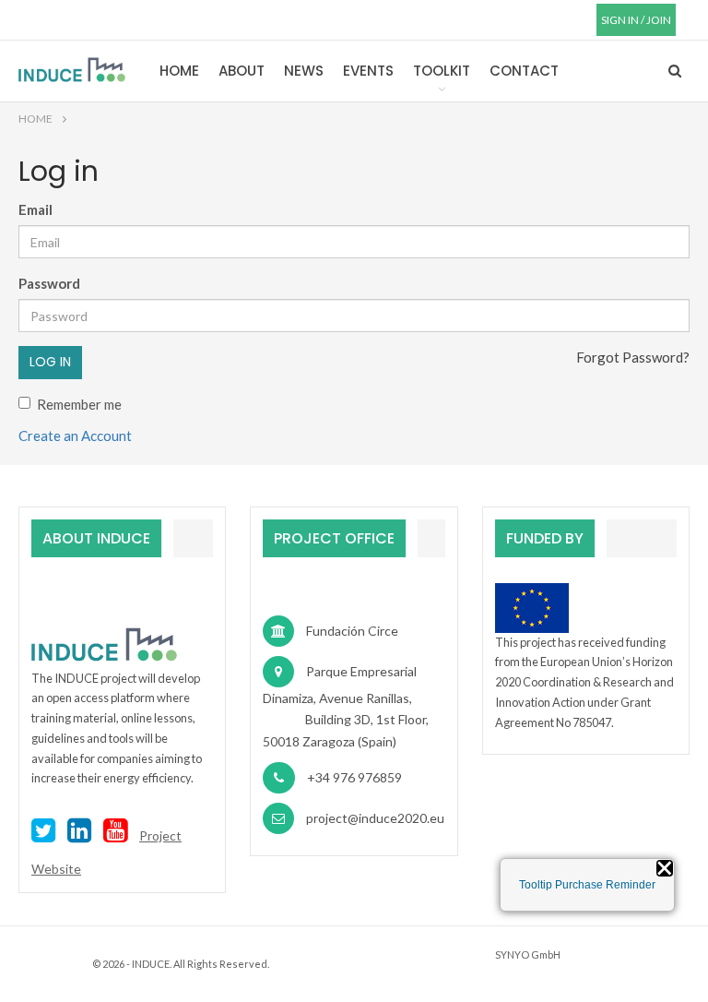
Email (35, 209)
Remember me (79, 404)
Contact (524, 70)
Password (49, 283)
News (304, 70)
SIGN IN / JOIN (636, 20)
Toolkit (441, 70)
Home (179, 70)
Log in (50, 361)
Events (368, 70)
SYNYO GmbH (527, 954)
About (241, 70)
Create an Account (75, 435)
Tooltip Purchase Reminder (587, 884)
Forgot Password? (633, 357)
